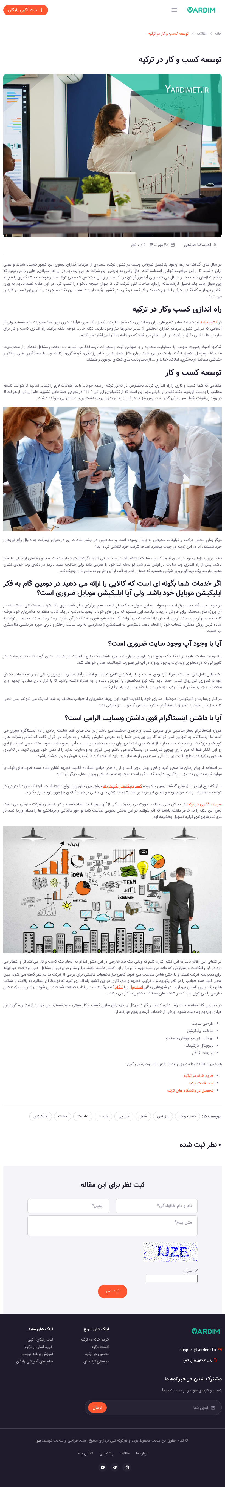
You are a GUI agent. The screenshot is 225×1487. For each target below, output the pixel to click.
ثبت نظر (112, 1291)
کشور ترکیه (208, 322)
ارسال (97, 1407)
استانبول (136, 987)
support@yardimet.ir (197, 1350)
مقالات (202, 34)
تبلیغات (82, 1116)
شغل (143, 1116)
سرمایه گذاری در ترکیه (204, 804)
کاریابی (124, 1116)
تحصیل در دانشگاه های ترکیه (190, 1091)
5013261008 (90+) (197, 1361)
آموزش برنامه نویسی (37, 1354)
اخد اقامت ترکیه (201, 1083)
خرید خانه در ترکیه (198, 1076)
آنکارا (119, 987)
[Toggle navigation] (174, 10)
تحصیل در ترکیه (97, 1354)
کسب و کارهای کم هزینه (122, 786)
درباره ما (142, 1453)
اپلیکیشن (40, 1116)
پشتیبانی (106, 1453)
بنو (39, 1440)
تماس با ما (85, 1453)
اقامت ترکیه (100, 1347)
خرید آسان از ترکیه (39, 1347)
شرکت (103, 1116)
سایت (62, 1116)
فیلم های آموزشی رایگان (34, 1361)
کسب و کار (187, 1116)
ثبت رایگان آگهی (40, 1339)
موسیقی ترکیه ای (96, 1361)
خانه (218, 34)
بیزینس (163, 1116)
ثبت (22, 10)
